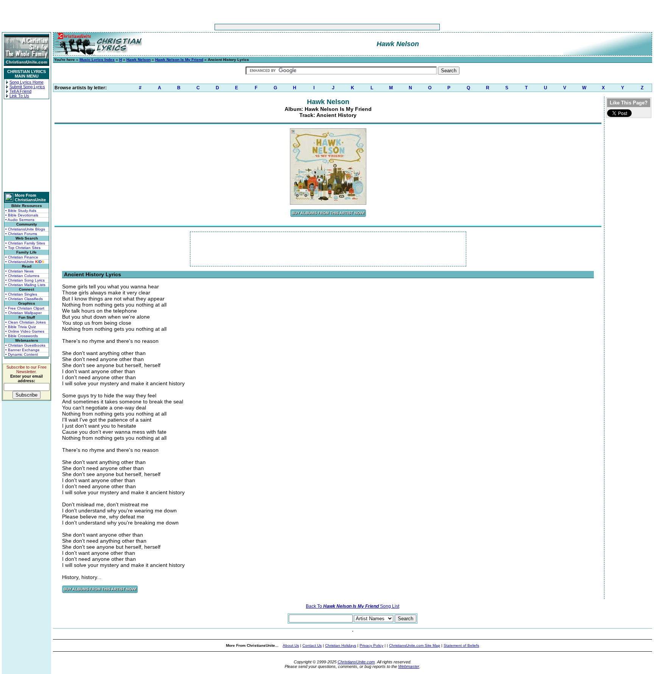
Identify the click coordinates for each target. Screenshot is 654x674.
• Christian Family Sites (25, 243)
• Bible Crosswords (21, 336)
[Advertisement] (303, 27)
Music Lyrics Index (97, 60)
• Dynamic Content (21, 354)
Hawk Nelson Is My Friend (179, 60)
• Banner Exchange (22, 350)
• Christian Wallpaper (23, 313)
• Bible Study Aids (20, 211)
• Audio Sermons (19, 220)
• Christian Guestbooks (25, 345)
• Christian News (19, 271)
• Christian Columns (22, 276)
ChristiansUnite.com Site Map (414, 645)
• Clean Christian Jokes (25, 322)
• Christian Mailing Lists (25, 285)
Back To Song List (352, 606)
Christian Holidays (340, 645)
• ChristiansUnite (24, 262)
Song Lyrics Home (26, 82)
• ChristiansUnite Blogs (25, 229)
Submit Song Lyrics (27, 86)
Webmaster (408, 666)
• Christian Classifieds (24, 299)
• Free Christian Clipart (24, 308)
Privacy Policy (371, 645)
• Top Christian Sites (22, 248)
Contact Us (312, 645)
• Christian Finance (21, 257)
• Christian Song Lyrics (25, 280)
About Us (291, 645)
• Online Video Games (24, 331)
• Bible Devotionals (21, 215)
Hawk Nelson (138, 60)
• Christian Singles (21, 294)
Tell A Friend (20, 91)
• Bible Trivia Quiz (20, 327)
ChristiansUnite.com (356, 662)
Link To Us (19, 95)
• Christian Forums (21, 234)
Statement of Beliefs (461, 645)
